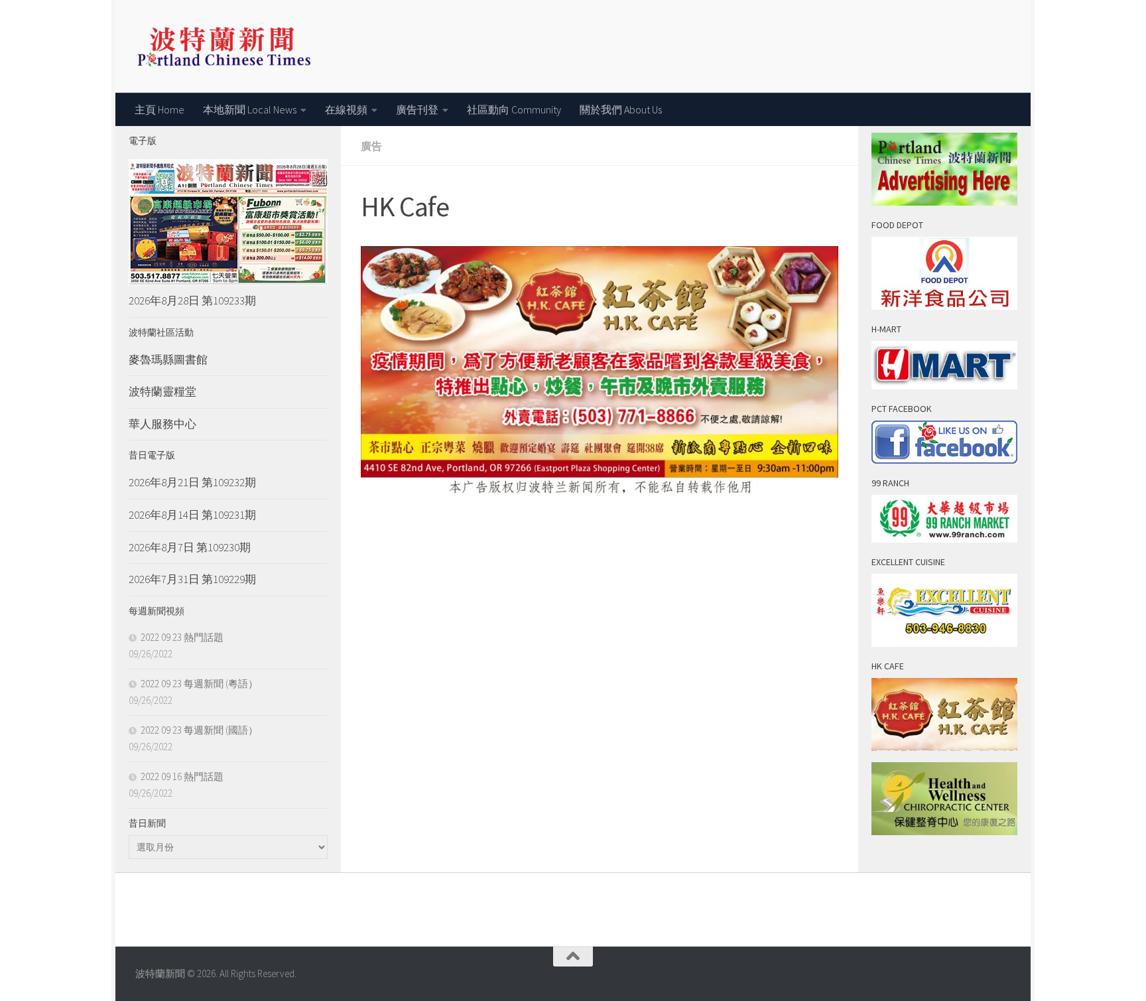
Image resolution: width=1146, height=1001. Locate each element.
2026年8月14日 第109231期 (192, 514)
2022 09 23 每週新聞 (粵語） (199, 683)
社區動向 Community (514, 109)
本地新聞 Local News (249, 109)
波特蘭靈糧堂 (162, 391)
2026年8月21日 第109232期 (192, 482)
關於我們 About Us (621, 109)
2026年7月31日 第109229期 (192, 579)
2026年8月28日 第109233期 (192, 300)
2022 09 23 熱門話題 (182, 637)
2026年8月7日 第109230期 (190, 547)
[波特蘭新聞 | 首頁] (223, 46)
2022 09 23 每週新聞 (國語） (199, 730)
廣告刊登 (417, 109)
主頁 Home (159, 109)
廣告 (371, 146)
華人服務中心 (162, 424)
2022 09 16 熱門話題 (182, 776)
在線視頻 (346, 109)
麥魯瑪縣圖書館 (168, 359)
